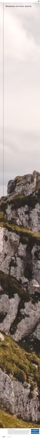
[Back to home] (37, 1)
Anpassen (35, 431)
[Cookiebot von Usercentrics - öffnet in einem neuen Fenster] (3, 436)
